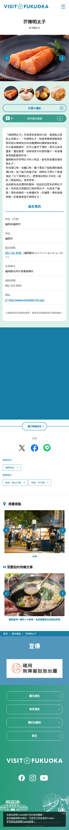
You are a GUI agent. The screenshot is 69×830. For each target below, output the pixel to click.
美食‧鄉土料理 (13, 482)
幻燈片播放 (34, 108)
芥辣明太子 (30, 633)
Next (62, 58)
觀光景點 (16, 633)
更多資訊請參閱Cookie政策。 (21, 822)
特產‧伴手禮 (38, 482)
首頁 (5, 633)
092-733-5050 (13, 253)
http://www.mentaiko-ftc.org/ (27, 300)
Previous (7, 58)
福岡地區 (9, 467)
